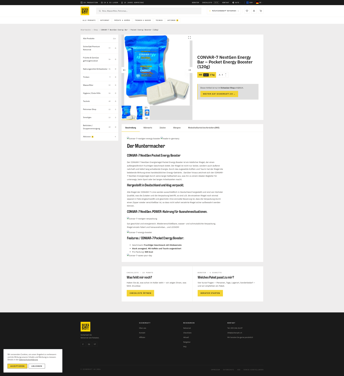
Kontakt (225, 2)
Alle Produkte (89, 20)
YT (95, 344)
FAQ (184, 346)
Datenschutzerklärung (28, 359)
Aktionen (171, 20)
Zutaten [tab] (163, 128)
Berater (195, 2)
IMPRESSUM (215, 370)
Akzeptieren (17, 366)
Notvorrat (104, 20)
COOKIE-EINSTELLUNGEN (253, 370)
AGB (238, 370)
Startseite (86, 30)
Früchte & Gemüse (122, 20)
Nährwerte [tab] (148, 128)
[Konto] (254, 11)
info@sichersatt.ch (234, 333)
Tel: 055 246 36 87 (235, 328)
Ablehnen (36, 366)
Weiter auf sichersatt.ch (219, 94)
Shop (96, 30)
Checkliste (210, 2)
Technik (159, 20)
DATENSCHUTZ (228, 370)
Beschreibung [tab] (130, 128)
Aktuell (186, 337)
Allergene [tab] (177, 128)
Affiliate (142, 337)
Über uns (142, 328)
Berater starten (210, 293)
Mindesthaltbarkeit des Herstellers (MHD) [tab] (203, 128)
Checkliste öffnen (140, 293)
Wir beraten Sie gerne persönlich (240, 337)
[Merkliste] (247, 11)
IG (89, 344)
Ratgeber (187, 342)
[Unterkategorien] (115, 48)
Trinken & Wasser (143, 20)
